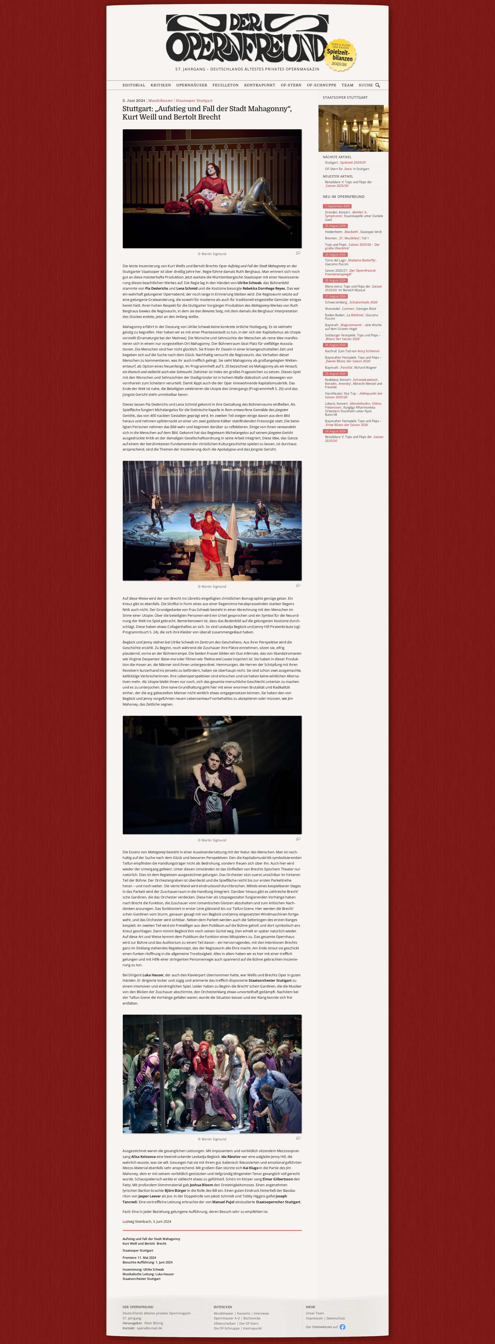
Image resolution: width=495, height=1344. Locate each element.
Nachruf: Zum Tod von (352, 351)
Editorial (134, 85)
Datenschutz (336, 1318)
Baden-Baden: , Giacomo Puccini (351, 317)
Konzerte (243, 1314)
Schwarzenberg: (351, 302)
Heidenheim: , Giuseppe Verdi (353, 232)
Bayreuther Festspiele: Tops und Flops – (353, 359)
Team (348, 85)
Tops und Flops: (352, 246)
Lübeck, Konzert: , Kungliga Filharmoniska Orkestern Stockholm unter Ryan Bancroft (353, 409)
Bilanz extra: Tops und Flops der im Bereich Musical (353, 288)
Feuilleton (226, 85)
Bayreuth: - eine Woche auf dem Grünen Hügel (353, 327)
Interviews (261, 1314)
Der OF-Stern (249, 1323)
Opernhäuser (191, 85)
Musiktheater (160, 101)
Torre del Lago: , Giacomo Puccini (350, 262)
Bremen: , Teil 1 (347, 238)
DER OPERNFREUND (138, 1307)
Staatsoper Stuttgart (194, 101)
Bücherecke (252, 1318)
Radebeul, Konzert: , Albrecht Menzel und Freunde (353, 383)
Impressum (314, 1318)
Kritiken (161, 85)
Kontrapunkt (260, 85)
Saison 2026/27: (350, 272)
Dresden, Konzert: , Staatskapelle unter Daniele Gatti (354, 216)
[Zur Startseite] (247, 38)
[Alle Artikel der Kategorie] (353, 128)
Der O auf (322, 1327)
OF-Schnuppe (321, 85)
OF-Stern (291, 85)
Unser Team (315, 1313)
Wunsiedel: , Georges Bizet (350, 309)
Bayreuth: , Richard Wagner (351, 367)
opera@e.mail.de (149, 1328)
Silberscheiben (225, 1323)
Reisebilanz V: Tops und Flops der (354, 439)
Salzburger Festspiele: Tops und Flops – (353, 337)
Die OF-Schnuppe (227, 1328)
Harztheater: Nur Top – (353, 395)
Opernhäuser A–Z (227, 1318)
